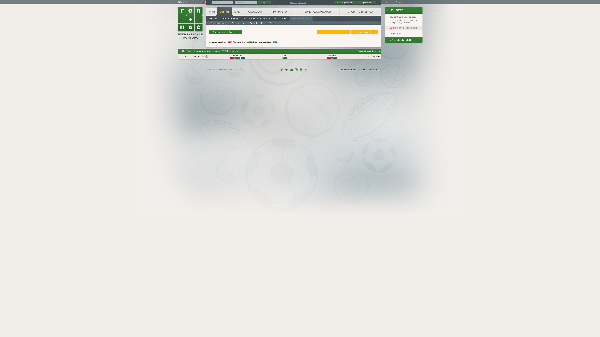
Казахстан (255, 12)
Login (264, 3)
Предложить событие (224, 32)
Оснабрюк (237, 55)
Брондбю (332, 55)
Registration (366, 3)
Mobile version (375, 69)
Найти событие (364, 32)
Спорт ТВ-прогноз (360, 12)
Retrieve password (298, 3)
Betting (213, 18)
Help (391, 2)
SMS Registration (345, 3)
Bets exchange (300, 18)
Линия (224, 12)
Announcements (230, 18)
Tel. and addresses (348, 69)
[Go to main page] (190, 23)
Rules (284, 18)
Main (212, 12)
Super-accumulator (318, 12)
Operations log (268, 18)
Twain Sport (281, 12)
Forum (398, 2)
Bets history (250, 18)
